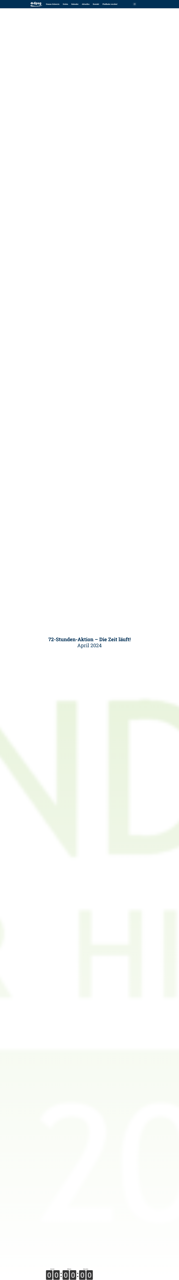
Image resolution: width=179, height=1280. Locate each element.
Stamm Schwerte (52, 4)
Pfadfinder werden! (109, 4)
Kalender (75, 4)
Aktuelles (86, 4)
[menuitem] (36, 4)
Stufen (65, 4)
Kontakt (96, 4)
